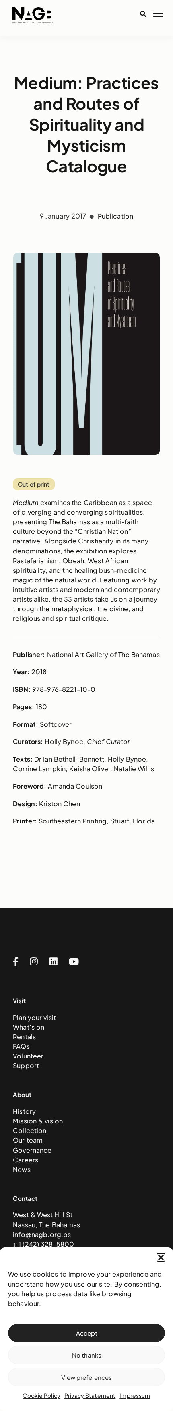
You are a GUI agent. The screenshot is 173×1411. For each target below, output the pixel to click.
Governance (32, 1150)
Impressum (134, 1395)
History (24, 1111)
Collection (29, 1130)
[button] (161, 1257)
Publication (116, 216)
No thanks (86, 1355)
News (22, 1169)
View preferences (86, 1377)
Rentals (24, 1036)
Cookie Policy (41, 1395)
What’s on (28, 1027)
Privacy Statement (89, 1395)
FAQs (21, 1046)
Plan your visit (34, 1017)
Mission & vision (38, 1121)
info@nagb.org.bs (42, 1234)
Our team (28, 1140)
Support (26, 1065)
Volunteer (28, 1056)
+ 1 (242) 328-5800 (43, 1244)
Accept (86, 1333)
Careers (25, 1160)
